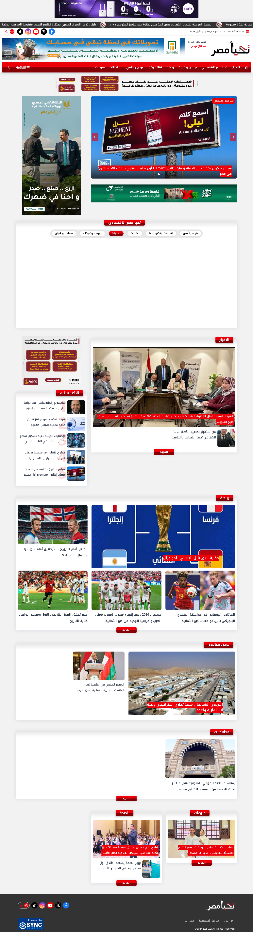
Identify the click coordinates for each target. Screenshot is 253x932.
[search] (8, 67)
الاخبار (236, 67)
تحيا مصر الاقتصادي (214, 67)
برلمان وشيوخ (188, 67)
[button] (173, 174)
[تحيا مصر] (230, 49)
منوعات (100, 67)
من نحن (228, 920)
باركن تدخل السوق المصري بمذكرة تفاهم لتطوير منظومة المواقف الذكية (108, 24)
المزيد (126, 322)
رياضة (170, 67)
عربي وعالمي (135, 67)
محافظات (116, 67)
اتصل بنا (189, 920)
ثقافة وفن (155, 67)
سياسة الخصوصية (209, 920)
